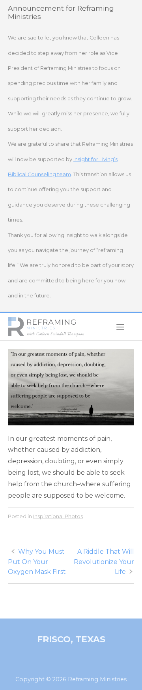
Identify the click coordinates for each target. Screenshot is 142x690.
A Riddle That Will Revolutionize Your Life (104, 561)
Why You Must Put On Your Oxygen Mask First (37, 561)
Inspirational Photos (58, 516)
